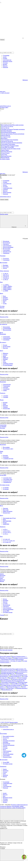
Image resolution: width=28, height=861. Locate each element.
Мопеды (2, 307)
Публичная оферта (20, 807)
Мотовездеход (6, 512)
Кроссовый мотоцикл (8, 736)
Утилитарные (6, 336)
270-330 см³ (6, 276)
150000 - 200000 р (7, 286)
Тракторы (5, 508)
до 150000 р (6, 284)
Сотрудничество (7, 60)
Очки (1, 578)
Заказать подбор (4, 317)
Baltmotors (5, 353)
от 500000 (5, 290)
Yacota (4, 362)
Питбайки (5, 265)
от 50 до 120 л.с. (7, 532)
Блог (4, 796)
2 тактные (5, 395)
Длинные (5, 407)
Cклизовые (6, 457)
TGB (4, 360)
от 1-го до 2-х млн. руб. (9, 540)
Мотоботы (2, 575)
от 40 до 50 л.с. (7, 531)
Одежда (2, 577)
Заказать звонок (4, 214)
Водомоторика (6, 248)
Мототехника (3, 733)
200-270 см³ (6, 275)
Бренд (1, 293)
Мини (4, 404)
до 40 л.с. (5, 529)
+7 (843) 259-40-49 (4, 722)
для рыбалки (6, 389)
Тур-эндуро (6, 258)
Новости (5, 65)
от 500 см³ (5, 279)
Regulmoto (5, 299)
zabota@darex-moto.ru (5, 196)
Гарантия (5, 189)
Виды (1, 505)
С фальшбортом (7, 482)
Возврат (5, 64)
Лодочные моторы (4, 485)
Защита (2, 574)
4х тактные (6, 489)
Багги (1, 332)
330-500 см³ (6, 278)
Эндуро (5, 268)
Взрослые (5, 348)
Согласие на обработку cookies (8, 807)
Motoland (5, 297)
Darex (4, 296)
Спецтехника (6, 250)
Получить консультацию (6, 650)
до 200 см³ (5, 273)
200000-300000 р (7, 287)
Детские (5, 345)
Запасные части (7, 251)
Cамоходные (3, 425)
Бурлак (5, 522)
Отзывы (5, 58)
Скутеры (2, 306)
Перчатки (2, 579)
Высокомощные (7, 330)
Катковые (5, 455)
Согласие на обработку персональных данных (12, 806)
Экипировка (6, 253)
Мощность (2, 526)
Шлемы (2, 581)
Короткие (5, 405)
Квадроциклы (6, 242)
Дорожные (2, 255)
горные (5, 390)
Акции (4, 57)
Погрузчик (6, 509)
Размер (2, 400)
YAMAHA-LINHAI (8, 363)
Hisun (4, 356)
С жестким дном (7, 477)
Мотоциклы (6, 241)
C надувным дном (7, 479)
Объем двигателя (4, 271)
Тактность (2, 393)
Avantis (5, 303)
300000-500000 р (7, 289)
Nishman (5, 354)
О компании (6, 55)
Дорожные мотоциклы (9, 740)
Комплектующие (7, 757)
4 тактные (5, 397)
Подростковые (6, 346)
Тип (1, 453)
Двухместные (6, 408)
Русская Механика (7, 365)
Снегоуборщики (7, 245)
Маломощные (6, 327)
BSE (4, 302)
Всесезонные (6, 447)
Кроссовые (6, 266)
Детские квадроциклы (8, 745)
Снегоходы (6, 244)
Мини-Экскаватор (7, 511)
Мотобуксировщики (8, 247)
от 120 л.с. (5, 534)
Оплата (5, 185)
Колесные (2, 428)
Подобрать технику (5, 159)
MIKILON (5, 357)
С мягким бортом (7, 480)
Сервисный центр (7, 188)
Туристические (7, 338)
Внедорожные (3, 262)
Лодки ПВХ (3, 475)
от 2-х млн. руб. (7, 542)
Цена (1, 282)
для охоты (5, 387)
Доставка (5, 63)
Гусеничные (3, 426)
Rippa (4, 519)
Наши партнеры (7, 192)
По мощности (3, 324)
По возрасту (3, 342)
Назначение (3, 334)
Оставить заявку (4, 107)
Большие (5, 402)
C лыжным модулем (8, 458)
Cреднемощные (7, 328)
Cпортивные (6, 339)
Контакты (5, 67)
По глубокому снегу (8, 448)
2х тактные (6, 487)
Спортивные (6, 260)
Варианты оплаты (7, 61)
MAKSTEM (6, 524)
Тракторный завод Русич (9, 518)
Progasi (4, 300)
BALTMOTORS (7, 521)
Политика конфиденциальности (19, 804)
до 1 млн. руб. (6, 539)
